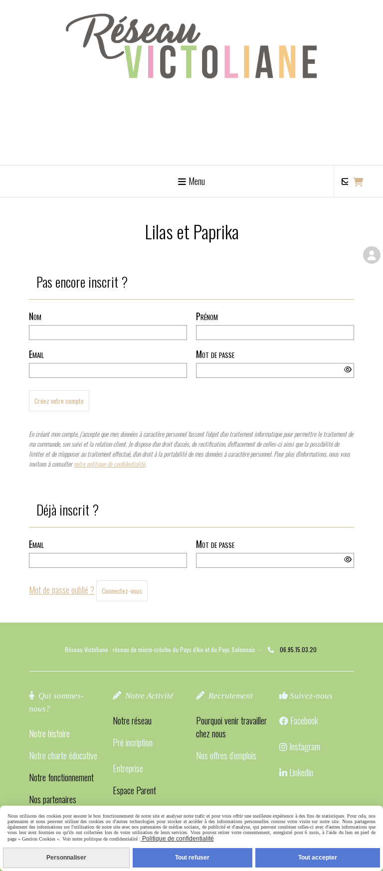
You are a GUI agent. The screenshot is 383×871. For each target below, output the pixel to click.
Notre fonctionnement (61, 777)
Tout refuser (192, 857)
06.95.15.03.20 (298, 649)
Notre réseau (132, 720)
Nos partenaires (52, 799)
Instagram (304, 746)
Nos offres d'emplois (226, 755)
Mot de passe (215, 354)
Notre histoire (49, 733)
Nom (35, 316)
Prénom (207, 316)
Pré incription (133, 742)
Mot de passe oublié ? (61, 589)
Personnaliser (66, 857)
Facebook (304, 720)
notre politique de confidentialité (109, 464)
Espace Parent (134, 790)
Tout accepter (317, 857)
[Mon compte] (372, 255)
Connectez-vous (122, 591)
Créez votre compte (59, 401)
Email (36, 354)
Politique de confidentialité (177, 838)
